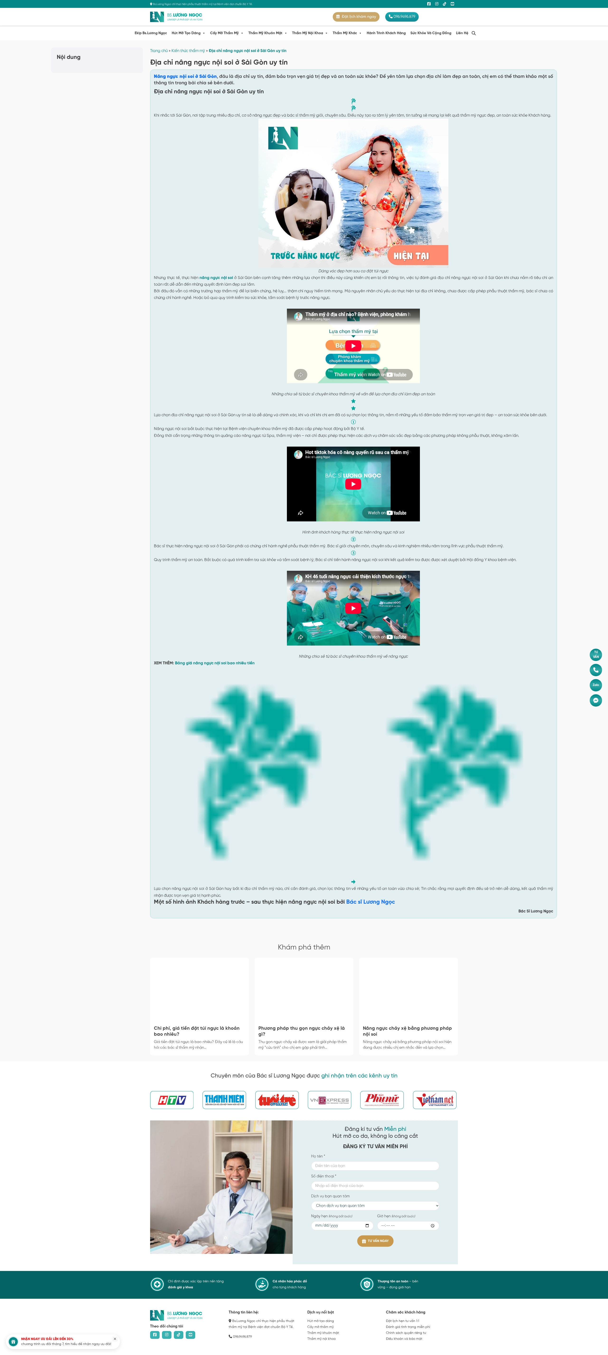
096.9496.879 (404, 17)
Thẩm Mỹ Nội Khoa (307, 33)
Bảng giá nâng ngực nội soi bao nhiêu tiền (215, 663)
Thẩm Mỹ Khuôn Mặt (265, 33)
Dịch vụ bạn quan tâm (330, 1196)
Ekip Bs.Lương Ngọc (151, 33)
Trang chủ (159, 51)
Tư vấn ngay (378, 1241)
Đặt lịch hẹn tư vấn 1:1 (402, 1321)
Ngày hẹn (331, 1216)
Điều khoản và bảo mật (404, 1339)
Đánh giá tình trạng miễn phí (408, 1327)
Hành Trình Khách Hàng (386, 33)
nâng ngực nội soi (216, 278)
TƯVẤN (596, 655)
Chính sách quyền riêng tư (406, 1333)
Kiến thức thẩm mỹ (188, 51)
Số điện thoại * (323, 1176)
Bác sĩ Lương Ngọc (370, 902)
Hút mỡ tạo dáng (320, 1321)
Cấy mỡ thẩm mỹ (320, 1327)
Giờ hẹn (396, 1216)
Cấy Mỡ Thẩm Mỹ (224, 33)
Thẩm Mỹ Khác (345, 33)
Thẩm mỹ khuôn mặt (323, 1333)
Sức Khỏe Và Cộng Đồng (430, 33)
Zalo (596, 685)
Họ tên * (318, 1156)
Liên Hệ (462, 33)
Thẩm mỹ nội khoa (321, 1339)
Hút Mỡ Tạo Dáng (186, 33)
